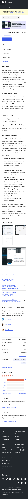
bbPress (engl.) (7, 463)
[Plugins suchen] (18, 17)
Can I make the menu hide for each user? (8, 280)
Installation (6, 53)
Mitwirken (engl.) (19, 444)
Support (5, 61)
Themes (17, 434)
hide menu (23, 362)
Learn (3, 444)
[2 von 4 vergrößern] (24, 227)
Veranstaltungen (19, 447)
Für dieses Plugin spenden (9, 421)
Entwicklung (6, 57)
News (3, 434)
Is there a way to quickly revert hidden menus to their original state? (9, 294)
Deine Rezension (6, 393)
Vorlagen (17, 439)
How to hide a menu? (8, 275)
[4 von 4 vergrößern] (24, 248)
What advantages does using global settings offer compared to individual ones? (10, 286)
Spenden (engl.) (20, 450)
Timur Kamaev (9, 330)
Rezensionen (7, 49)
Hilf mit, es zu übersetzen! (17, 12)
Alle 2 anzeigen (22, 356)
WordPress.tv (6, 452)
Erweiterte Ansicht (7, 367)
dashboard (23, 359)
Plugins (17, 436)
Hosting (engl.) (6, 436)
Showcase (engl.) (20, 431)
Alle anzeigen (22, 393)
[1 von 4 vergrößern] (11, 227)
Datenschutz (5, 439)
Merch (17, 452)
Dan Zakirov (8, 324)
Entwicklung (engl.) (7, 450)
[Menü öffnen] (25, 2)
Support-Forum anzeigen (9, 407)
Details (5, 45)
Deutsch (7, 475)
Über (3, 431)
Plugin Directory (6, 7)
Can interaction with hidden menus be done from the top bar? (11, 300)
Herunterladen (7, 39)
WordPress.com (7, 458)
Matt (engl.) (6, 460)
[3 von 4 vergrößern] (11, 238)
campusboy (7, 35)
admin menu (17, 359)
